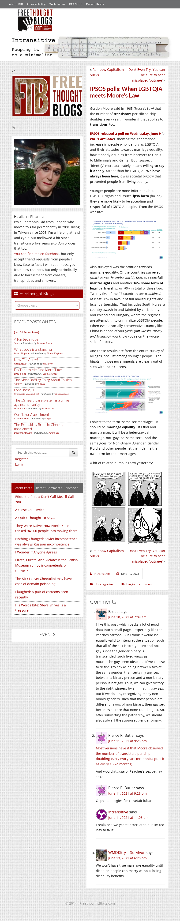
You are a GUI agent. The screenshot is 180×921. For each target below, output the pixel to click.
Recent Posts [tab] (22, 488)
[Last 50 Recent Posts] (26, 332)
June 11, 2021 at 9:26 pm (127, 793)
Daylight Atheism (23, 432)
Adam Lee (54, 432)
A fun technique (26, 339)
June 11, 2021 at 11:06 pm (128, 817)
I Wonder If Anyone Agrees (36, 552)
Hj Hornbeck (62, 393)
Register (21, 459)
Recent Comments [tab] (49, 488)
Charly (41, 383)
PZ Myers (47, 363)
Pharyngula (20, 363)
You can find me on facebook (36, 254)
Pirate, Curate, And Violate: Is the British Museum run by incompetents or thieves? (46, 565)
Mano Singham (22, 353)
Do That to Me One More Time (38, 370)
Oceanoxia (20, 408)
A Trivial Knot (21, 418)
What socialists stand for (33, 349)
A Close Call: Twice (29, 509)
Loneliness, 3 (24, 390)
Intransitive (118, 812)
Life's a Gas (20, 373)
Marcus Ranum (45, 343)
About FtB (16, 4)
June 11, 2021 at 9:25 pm (127, 741)
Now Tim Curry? (26, 359)
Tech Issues (57, 4)
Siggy (48, 418)
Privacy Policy (36, 4)
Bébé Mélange (50, 373)
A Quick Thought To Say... (35, 517)
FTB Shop (75, 4)
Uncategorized (104, 584)
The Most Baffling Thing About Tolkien (43, 380)
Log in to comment (139, 584)
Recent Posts (95, 4)
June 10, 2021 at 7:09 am (127, 617)
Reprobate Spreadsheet (26, 393)
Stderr (17, 343)
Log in (19, 464)
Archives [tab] (72, 488)
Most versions (107, 748)
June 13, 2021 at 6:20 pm (127, 858)
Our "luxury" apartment (31, 414)
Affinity (18, 383)
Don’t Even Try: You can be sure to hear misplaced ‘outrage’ (146, 75)
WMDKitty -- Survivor (126, 852)
